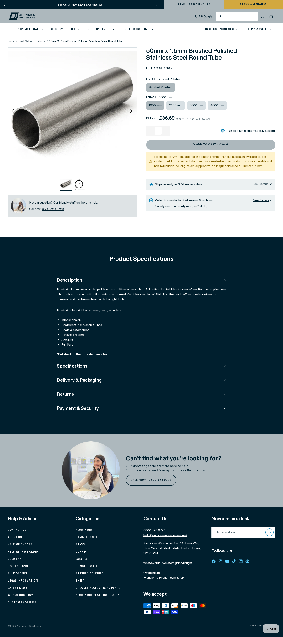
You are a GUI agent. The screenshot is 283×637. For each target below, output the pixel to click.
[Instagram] (220, 561)
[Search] (237, 16)
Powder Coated (88, 566)
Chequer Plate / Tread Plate (98, 588)
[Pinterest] (247, 561)
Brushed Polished (90, 573)
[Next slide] (157, 4)
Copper (81, 551)
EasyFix (81, 559)
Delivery (14, 559)
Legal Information (23, 580)
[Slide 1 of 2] (66, 184)
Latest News (18, 588)
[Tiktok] (234, 561)
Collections (18, 566)
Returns (65, 394)
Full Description (159, 68)
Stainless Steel (88, 537)
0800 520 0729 (53, 209)
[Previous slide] (4, 4)
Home (11, 41)
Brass (80, 544)
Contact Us (17, 530)
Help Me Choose (20, 544)
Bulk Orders (17, 573)
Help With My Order (23, 551)
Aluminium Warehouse (29, 625)
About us (15, 537)
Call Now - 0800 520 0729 (151, 480)
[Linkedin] (240, 561)
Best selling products (32, 41)
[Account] (262, 16)
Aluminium (84, 530)
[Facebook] (213, 561)
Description (69, 280)
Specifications (72, 366)
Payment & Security (78, 408)
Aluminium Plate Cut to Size (98, 595)
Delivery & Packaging (79, 380)
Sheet (80, 580)
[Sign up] (269, 532)
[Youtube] (227, 561)
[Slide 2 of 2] (79, 184)
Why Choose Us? (20, 595)
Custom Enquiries (22, 602)
